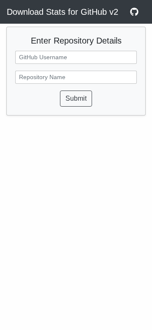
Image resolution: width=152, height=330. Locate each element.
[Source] (134, 11)
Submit (76, 98)
